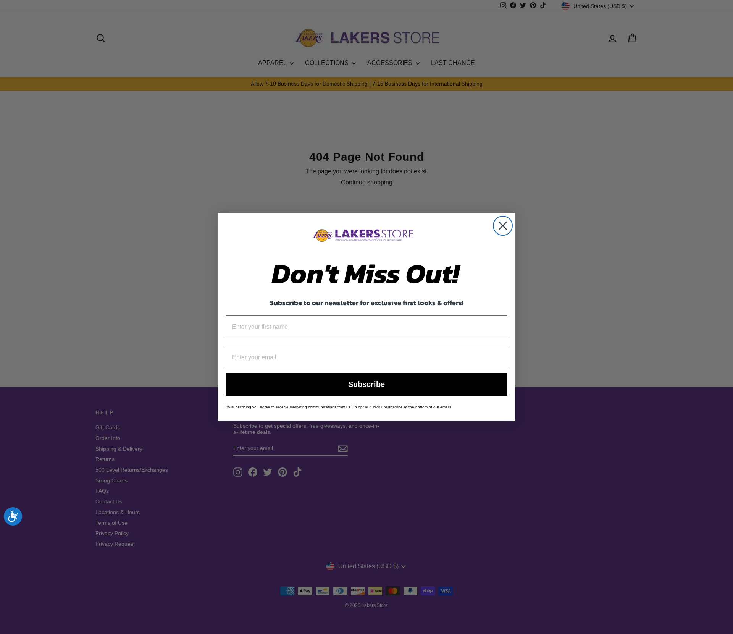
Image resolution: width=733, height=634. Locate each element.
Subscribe (366, 384)
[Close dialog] (502, 225)
